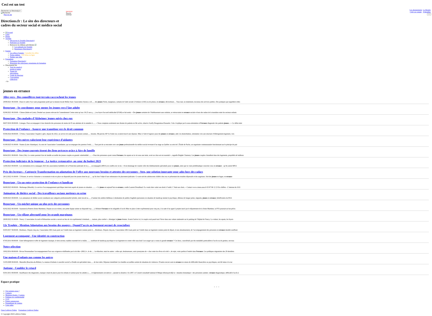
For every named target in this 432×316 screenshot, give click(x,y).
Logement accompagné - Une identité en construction (33, 235)
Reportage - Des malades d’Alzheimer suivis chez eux (38, 118)
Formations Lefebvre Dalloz (28, 310)
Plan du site (8, 15)
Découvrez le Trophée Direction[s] (22, 41)
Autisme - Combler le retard (19, 268)
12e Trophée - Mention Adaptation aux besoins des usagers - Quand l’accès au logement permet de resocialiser (66, 225)
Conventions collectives (14, 78)
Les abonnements (416, 10)
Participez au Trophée (17, 43)
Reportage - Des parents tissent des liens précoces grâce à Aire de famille (49, 150)
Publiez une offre (16, 57)
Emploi (8, 51)
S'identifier (427, 12)
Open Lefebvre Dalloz (9, 310)
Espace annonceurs (12, 301)
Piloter (7, 37)
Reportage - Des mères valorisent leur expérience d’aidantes (38, 139)
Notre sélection (11, 246)
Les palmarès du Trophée (23, 47)
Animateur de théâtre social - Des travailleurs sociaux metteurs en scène (44, 193)
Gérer (7, 34)
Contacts (8, 293)
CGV (7, 299)
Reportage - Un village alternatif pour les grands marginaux (37, 214)
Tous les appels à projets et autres (16, 68)
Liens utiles (9, 305)
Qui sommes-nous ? (12, 291)
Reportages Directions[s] (23, 49)
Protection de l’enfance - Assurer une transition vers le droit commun (43, 129)
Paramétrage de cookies (13, 303)
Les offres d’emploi (17, 53)
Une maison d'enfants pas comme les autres (28, 257)
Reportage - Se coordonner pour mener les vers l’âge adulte (41, 107)
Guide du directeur (16, 75)
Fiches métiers (15, 55)
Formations (9, 59)
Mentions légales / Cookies (15, 295)
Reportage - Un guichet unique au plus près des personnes (36, 203)
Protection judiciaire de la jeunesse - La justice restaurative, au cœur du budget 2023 (52, 161)
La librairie (427, 10)
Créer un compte (416, 12)
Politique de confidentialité (14, 297)
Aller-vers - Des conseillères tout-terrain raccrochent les (39, 97)
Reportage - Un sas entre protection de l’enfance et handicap (38, 182)
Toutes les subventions (14, 72)
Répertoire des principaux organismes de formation (28, 63)
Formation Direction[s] (18, 61)
